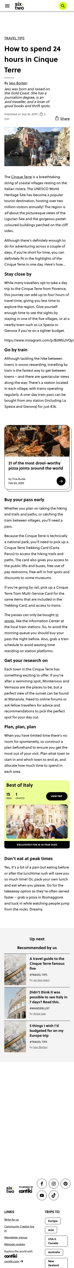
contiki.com (12, 1261)
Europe (53, 1221)
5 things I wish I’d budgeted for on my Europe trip (47, 1030)
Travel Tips (14, 38)
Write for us (11, 1220)
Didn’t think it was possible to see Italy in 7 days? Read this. (48, 997)
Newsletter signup (15, 1237)
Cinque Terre (21, 176)
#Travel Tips (38, 975)
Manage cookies (14, 1244)
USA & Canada (53, 1241)
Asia (51, 1230)
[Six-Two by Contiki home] (19, 6)
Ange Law (39, 1014)
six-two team (41, 980)
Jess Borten (18, 83)
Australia (54, 1252)
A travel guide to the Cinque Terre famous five (47, 963)
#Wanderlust (40, 1008)
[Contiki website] (26, 1189)
